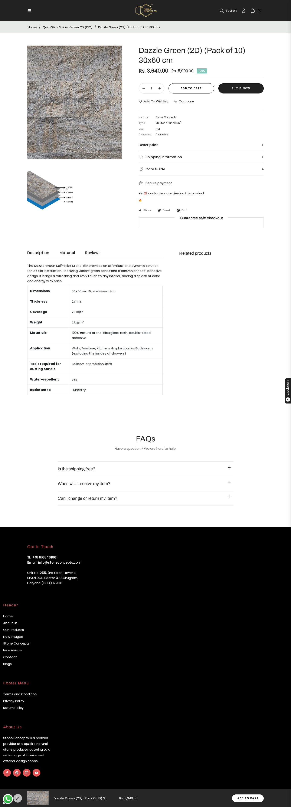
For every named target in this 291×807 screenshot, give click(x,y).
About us (10, 623)
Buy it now (241, 88)
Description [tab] (38, 252)
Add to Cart (247, 798)
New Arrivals (12, 650)
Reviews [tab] (93, 252)
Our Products (13, 630)
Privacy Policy (13, 701)
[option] (75, 102)
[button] (228, 10)
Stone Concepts (16, 643)
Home (32, 27)
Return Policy (13, 707)
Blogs (7, 664)
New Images (13, 636)
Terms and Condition (20, 694)
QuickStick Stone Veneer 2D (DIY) (67, 27)
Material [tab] (67, 252)
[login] (243, 10)
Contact (10, 657)
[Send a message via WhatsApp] (8, 799)
